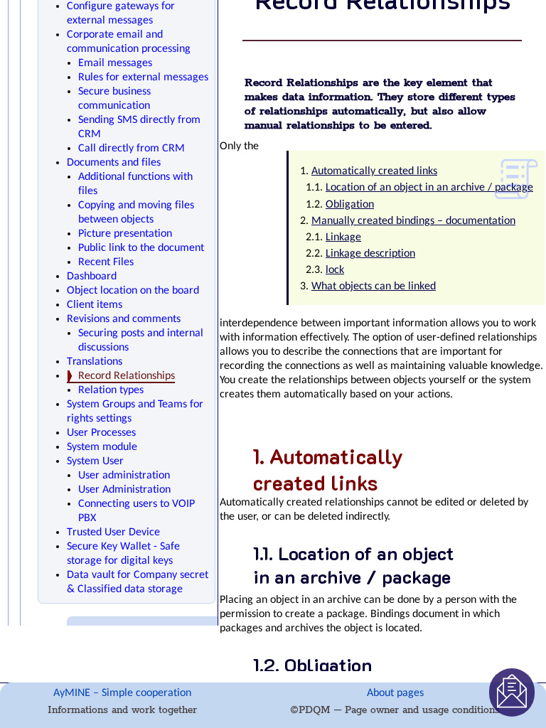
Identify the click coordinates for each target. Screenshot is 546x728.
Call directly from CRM (131, 148)
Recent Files (106, 262)
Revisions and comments (124, 319)
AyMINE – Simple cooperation (122, 693)
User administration (124, 475)
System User (95, 461)
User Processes (101, 433)
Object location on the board (133, 290)
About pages (395, 693)
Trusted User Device (113, 532)
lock (335, 270)
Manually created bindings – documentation (413, 221)
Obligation (350, 204)
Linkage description (370, 253)
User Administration (124, 490)
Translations (94, 362)
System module (102, 447)
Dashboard (92, 276)
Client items (94, 305)
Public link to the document (141, 248)
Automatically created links (374, 171)
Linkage (343, 237)
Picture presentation (125, 234)
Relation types (111, 390)
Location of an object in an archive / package (429, 187)
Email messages (115, 63)
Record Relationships (126, 376)
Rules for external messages (143, 77)
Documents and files (114, 162)
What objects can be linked (373, 286)
